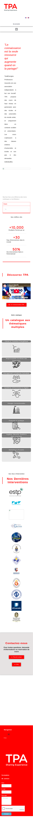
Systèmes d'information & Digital (16, 388)
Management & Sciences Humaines (16, 373)
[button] (16, 29)
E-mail (3, 789)
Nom (3, 783)
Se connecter (16, 24)
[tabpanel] (16, 209)
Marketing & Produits (16, 450)
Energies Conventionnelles (16, 403)
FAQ (5, 738)
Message (4, 795)
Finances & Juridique (16, 421)
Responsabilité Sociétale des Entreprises (16, 360)
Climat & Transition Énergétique (16, 341)
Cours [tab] (5, 204)
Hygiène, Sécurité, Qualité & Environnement (16, 435)
